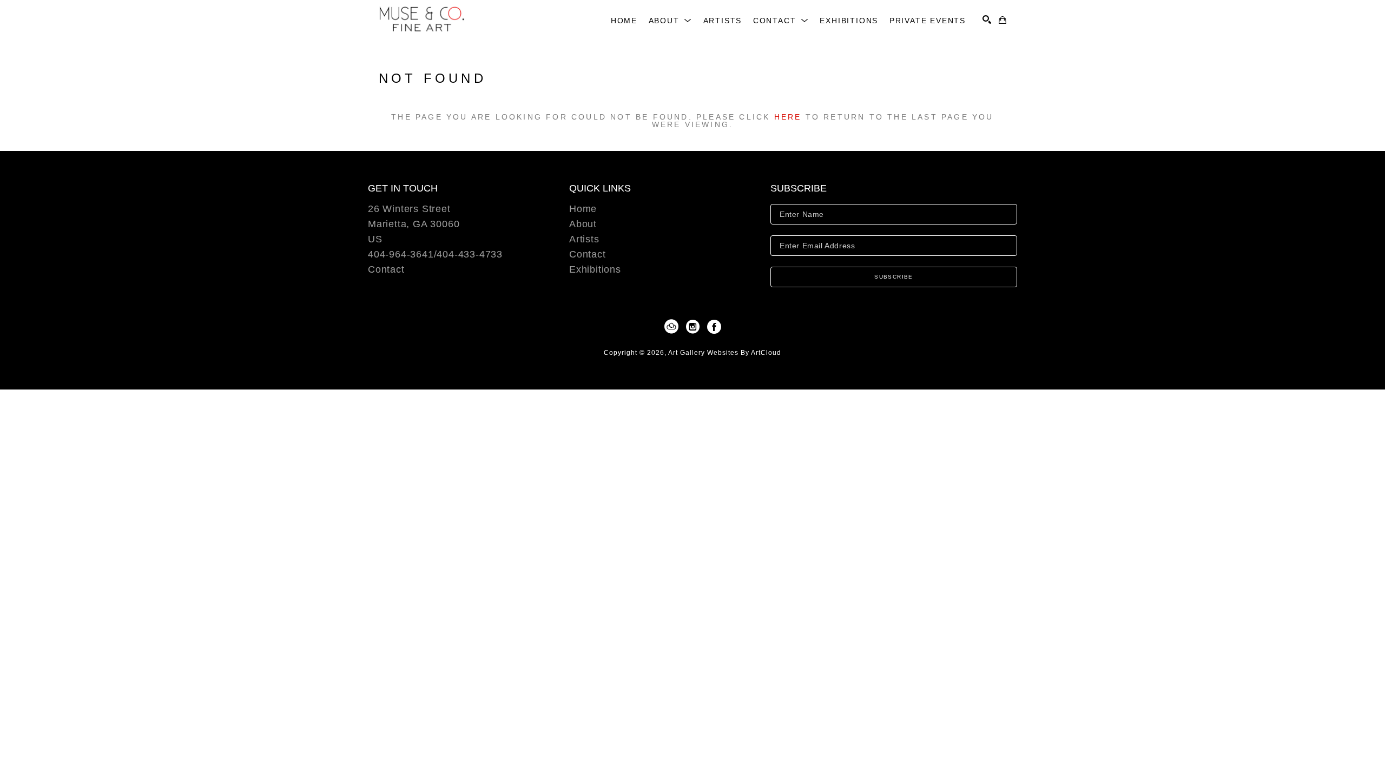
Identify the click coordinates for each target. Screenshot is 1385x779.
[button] (670, 20)
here (788, 117)
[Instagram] (694, 327)
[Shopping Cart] (1002, 20)
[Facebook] (714, 327)
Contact (386, 269)
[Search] (986, 19)
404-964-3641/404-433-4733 (435, 254)
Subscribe (893, 277)
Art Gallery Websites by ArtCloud (724, 353)
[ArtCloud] (673, 327)
